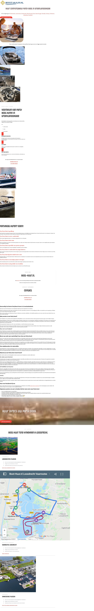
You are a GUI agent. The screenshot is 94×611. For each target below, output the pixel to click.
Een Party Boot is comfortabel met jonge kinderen (12, 249)
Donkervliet (23, 13)
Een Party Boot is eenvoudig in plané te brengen (12, 259)
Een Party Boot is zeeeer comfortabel (9, 236)
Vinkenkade (12, 13)
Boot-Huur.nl (18, 280)
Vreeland (30, 15)
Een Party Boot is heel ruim (7, 240)
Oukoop (47, 13)
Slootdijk (43, 13)
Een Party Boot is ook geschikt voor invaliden (11, 263)
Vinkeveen (52, 13)
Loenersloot (18, 13)
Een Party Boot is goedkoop (7, 231)
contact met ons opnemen (34, 385)
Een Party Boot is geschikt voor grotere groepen (12, 245)
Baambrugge (38, 13)
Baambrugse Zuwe (31, 13)
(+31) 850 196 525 (13, 163)
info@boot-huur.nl (14, 161)
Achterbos (25, 15)
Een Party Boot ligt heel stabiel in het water (11, 254)
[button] (28, 231)
